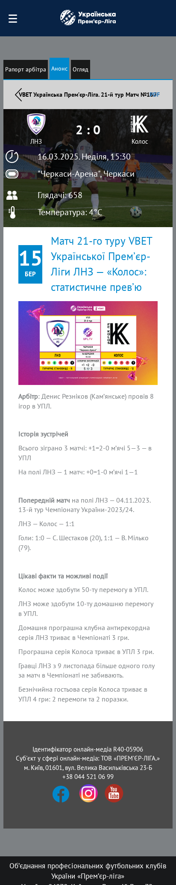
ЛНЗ (36, 141)
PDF (155, 94)
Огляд (80, 69)
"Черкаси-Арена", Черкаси (86, 173)
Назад (18, 94)
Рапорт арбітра (25, 69)
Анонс (59, 68)
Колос (140, 141)
